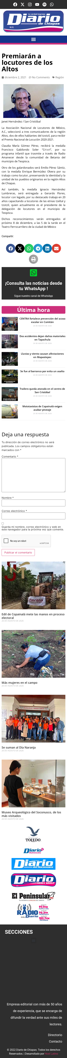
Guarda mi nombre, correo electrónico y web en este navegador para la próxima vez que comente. (33, 528)
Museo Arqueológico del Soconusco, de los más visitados (31, 814)
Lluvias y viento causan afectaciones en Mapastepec (42, 355)
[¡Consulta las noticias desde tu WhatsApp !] (33, 273)
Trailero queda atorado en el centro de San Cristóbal (42, 390)
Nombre (8, 497)
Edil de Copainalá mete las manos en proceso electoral (33, 616)
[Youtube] (37, 4)
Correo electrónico (14, 511)
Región (59, 77)
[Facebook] (15, 4)
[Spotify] (44, 4)
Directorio (55, 1035)
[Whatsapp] (52, 4)
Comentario (10, 456)
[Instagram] (30, 4)
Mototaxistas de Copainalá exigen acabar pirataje (42, 408)
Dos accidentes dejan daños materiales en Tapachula (42, 337)
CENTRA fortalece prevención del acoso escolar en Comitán (42, 320)
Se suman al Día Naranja (19, 747)
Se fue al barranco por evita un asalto (42, 371)
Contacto (55, 1041)
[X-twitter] (22, 4)
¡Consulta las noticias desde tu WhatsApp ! (33, 286)
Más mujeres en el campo (19, 683)
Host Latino (51, 1053)
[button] (33, 39)
